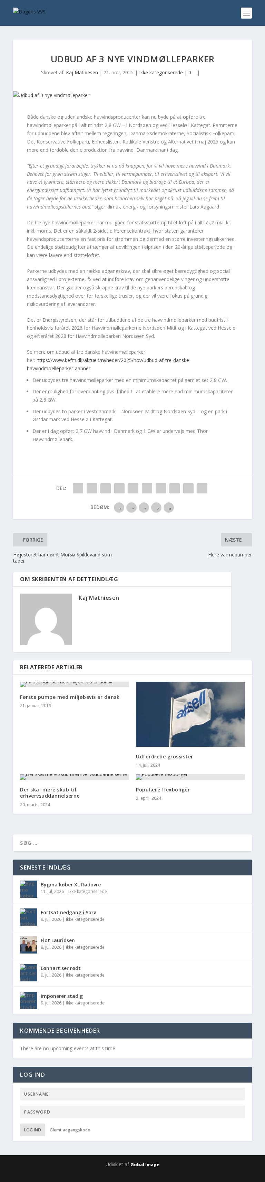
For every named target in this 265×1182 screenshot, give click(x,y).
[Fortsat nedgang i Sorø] (28, 917)
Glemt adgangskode (70, 1130)
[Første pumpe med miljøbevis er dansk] (74, 684)
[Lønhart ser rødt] (28, 972)
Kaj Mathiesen (82, 72)
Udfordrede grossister (164, 756)
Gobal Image (144, 1164)
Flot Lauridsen (58, 940)
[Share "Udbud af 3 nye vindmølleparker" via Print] (202, 488)
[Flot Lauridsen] (28, 945)
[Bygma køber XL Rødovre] (28, 889)
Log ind (32, 1130)
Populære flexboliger (163, 789)
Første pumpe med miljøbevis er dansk (69, 697)
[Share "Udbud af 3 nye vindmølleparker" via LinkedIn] (147, 488)
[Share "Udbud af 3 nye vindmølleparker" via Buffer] (161, 488)
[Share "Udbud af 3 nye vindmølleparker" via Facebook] (78, 488)
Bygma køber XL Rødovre (71, 884)
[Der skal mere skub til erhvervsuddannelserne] (74, 777)
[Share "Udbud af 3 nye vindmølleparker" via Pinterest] (133, 488)
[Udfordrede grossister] (190, 714)
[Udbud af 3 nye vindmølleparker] (132, 95)
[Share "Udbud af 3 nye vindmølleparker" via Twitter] (92, 488)
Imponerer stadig (62, 996)
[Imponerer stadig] (28, 1000)
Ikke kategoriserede (161, 72)
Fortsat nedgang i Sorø (69, 912)
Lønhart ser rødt (61, 968)
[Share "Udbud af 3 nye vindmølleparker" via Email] (188, 488)
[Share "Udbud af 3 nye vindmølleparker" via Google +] (105, 488)
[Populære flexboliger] (190, 777)
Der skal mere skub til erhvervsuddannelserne (50, 792)
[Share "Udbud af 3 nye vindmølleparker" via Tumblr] (119, 488)
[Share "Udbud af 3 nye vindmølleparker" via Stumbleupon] (174, 488)
